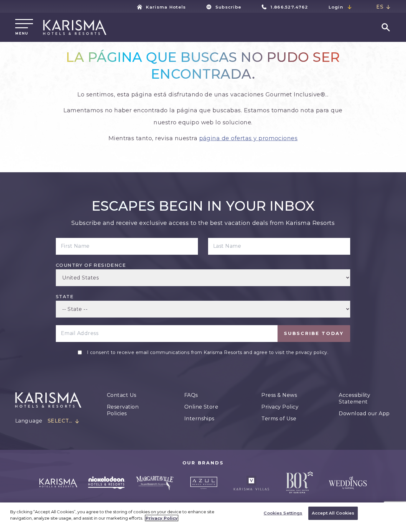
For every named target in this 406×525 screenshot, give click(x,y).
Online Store (201, 407)
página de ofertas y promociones (248, 138)
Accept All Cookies (333, 512)
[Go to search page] (386, 27)
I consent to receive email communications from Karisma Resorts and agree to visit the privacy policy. (207, 352)
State (65, 296)
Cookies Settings (283, 512)
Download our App (364, 413)
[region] (203, 513)
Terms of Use (278, 419)
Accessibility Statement (354, 398)
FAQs (191, 395)
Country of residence (91, 265)
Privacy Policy (279, 407)
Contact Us (121, 395)
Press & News (279, 395)
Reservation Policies (123, 410)
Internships (199, 419)
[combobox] (383, 7)
